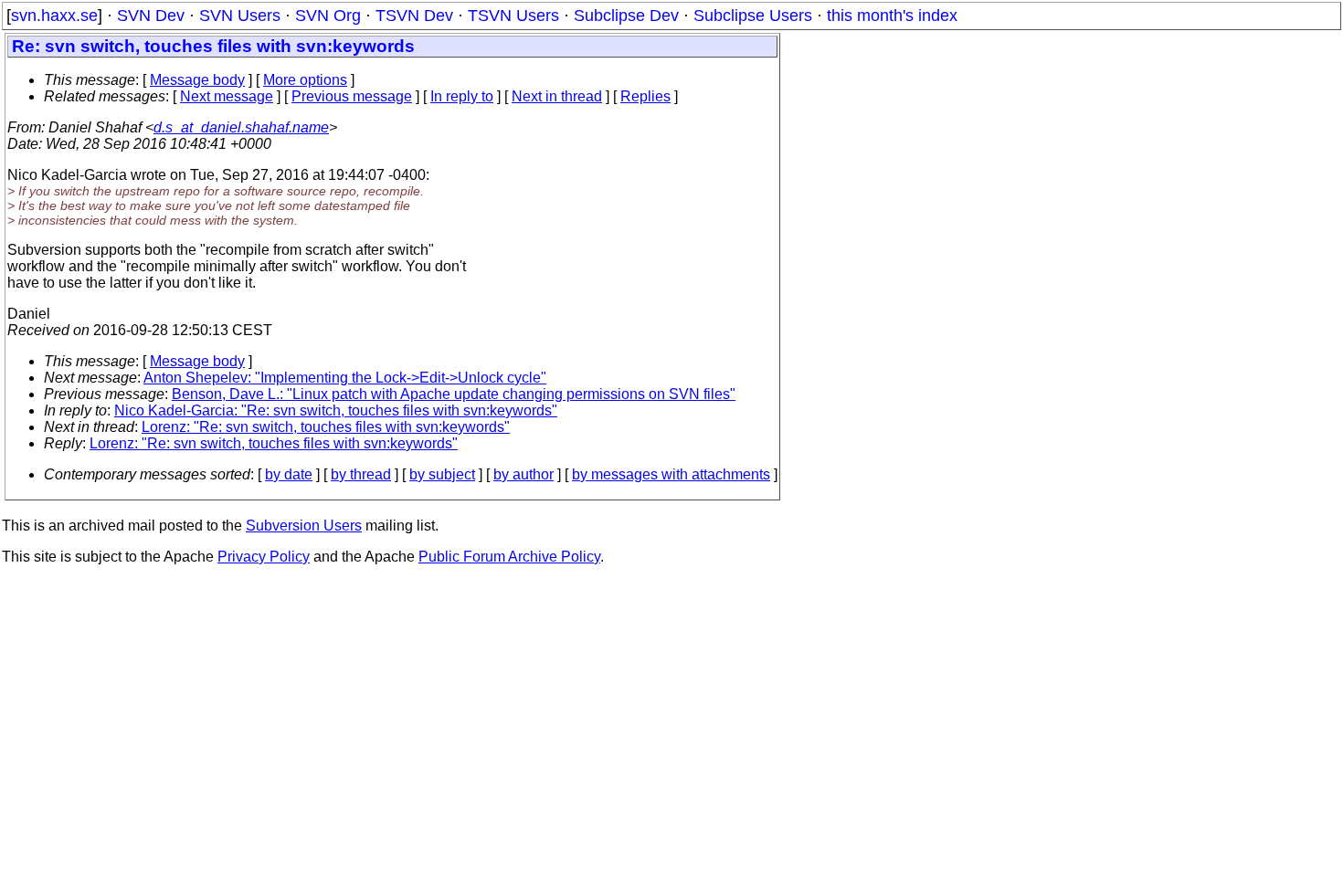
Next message (226, 96)
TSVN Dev (414, 15)
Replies (645, 96)
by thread (361, 474)
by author (523, 474)
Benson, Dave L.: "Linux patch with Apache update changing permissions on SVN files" (453, 394)
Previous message (351, 96)
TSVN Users (513, 15)
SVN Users (239, 15)
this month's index (892, 15)
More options (305, 80)
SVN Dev (151, 15)
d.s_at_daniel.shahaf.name (241, 127)
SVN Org (328, 15)
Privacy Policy (263, 556)
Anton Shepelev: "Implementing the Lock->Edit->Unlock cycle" (344, 377)
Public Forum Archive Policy (509, 556)
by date (288, 474)
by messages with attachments (671, 474)
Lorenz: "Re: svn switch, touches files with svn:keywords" (326, 427)
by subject (442, 474)
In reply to (461, 96)
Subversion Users (304, 525)
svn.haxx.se (54, 15)
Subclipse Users (752, 15)
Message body (197, 80)
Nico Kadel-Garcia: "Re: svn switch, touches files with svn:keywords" (335, 410)
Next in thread (557, 96)
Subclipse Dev (626, 15)
